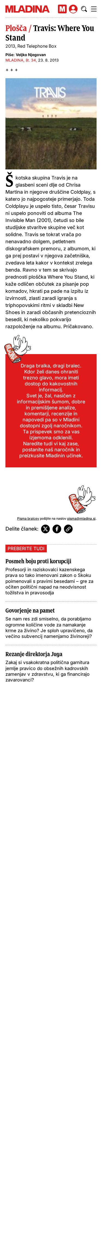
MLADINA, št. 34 (20, 60)
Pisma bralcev (28, 518)
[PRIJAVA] (73, 9)
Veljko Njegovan (31, 54)
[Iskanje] (84, 9)
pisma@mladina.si (81, 518)
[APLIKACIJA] (62, 9)
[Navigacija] (94, 9)
